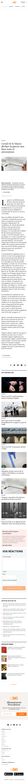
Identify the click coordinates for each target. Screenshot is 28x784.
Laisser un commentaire (14, 588)
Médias (2, 739)
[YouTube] (14, 725)
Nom (4, 574)
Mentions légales (4, 764)
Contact (3, 759)
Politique (11, 6)
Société (23, 6)
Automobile (3, 741)
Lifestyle (3, 744)
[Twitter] (11, 725)
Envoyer (21, 714)
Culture (2, 737)
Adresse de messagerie (10, 580)
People (2, 742)
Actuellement (4, 6)
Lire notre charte (7, 545)
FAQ (2, 758)
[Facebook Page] (8, 725)
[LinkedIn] (17, 725)
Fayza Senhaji (6, 192)
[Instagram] (20, 725)
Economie (17, 6)
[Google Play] (19, 774)
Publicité (3, 752)
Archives (3, 753)
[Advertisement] (14, 71)
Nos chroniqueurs (4, 746)
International (3, 736)
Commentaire (7, 556)
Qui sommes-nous (5, 750)
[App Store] (8, 774)
